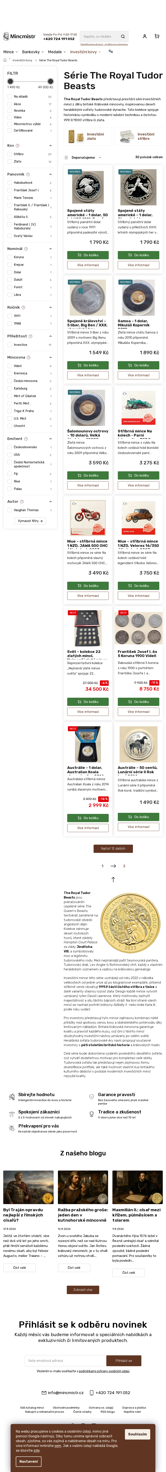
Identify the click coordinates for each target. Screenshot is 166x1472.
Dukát (32, 280)
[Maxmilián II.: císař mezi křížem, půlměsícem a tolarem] (137, 1187)
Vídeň (32, 366)
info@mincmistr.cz (66, 1392)
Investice (32, 345)
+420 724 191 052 (113, 1392)
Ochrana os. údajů (101, 1407)
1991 (32, 316)
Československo (32, 447)
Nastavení (28, 1461)
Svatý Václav (32, 236)
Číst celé (19, 1268)
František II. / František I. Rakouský (32, 207)
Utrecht (32, 426)
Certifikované (32, 130)
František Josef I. (32, 190)
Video (32, 117)
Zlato (32, 161)
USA (32, 455)
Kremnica (32, 373)
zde (37, 1450)
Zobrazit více (83, 1290)
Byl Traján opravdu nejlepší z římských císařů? (23, 1215)
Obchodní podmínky (66, 1407)
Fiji (32, 474)
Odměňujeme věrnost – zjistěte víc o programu (104, 44)
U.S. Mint (32, 418)
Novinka (32, 111)
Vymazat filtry (28, 521)
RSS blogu (108, 1411)
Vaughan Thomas (32, 510)
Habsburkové (32, 183)
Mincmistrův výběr (32, 124)
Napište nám (132, 1411)
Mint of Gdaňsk (32, 396)
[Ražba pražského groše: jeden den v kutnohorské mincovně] (83, 1187)
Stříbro (32, 154)
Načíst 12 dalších (113, 848)
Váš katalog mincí (32, 1407)
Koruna (32, 257)
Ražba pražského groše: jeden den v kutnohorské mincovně (83, 1215)
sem (57, 1446)
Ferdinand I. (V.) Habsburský (32, 226)
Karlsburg (32, 388)
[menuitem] (11, 51)
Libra (32, 295)
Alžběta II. (32, 217)
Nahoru (113, 879)
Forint (32, 287)
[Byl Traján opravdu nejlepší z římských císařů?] (28, 1187)
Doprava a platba (134, 1407)
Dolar (32, 272)
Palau (32, 489)
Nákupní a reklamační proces (44, 1411)
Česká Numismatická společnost (32, 464)
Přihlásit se (124, 1361)
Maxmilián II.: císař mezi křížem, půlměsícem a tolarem (136, 1215)
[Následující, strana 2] (113, 866)
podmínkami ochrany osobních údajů (104, 1371)
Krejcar (32, 265)
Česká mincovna (32, 381)
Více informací (88, 265)
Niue (32, 481)
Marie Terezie (32, 198)
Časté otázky (82, 1411)
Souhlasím (137, 1434)
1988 (32, 323)
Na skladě (32, 96)
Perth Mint (32, 403)
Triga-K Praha (32, 411)
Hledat (123, 36)
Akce (32, 104)
